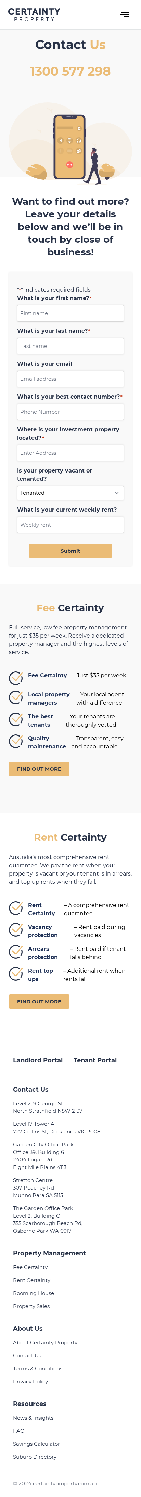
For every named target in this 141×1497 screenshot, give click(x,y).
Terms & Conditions (37, 1368)
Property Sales (31, 1306)
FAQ (19, 1430)
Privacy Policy (30, 1381)
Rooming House (33, 1293)
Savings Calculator (36, 1444)
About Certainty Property (45, 1342)
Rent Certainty (31, 1280)
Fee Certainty (30, 1267)
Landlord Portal (38, 1060)
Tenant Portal (95, 1060)
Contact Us (27, 1355)
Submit (70, 551)
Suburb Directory (34, 1457)
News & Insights (33, 1417)
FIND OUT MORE (39, 769)
